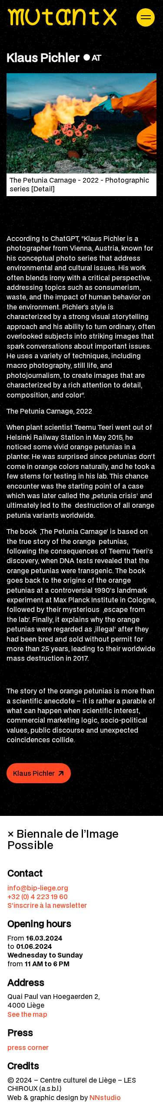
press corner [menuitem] (28, 1047)
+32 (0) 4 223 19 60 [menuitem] (37, 896)
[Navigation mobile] (145, 17)
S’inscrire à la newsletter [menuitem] (47, 905)
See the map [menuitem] (27, 1014)
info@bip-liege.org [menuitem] (37, 887)
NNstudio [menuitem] (105, 1097)
